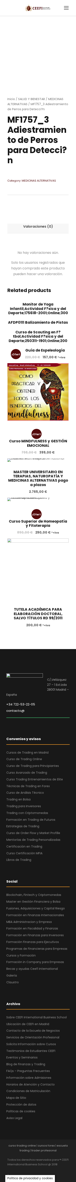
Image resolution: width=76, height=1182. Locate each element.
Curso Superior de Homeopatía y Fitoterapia (38, 523)
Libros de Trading (18, 860)
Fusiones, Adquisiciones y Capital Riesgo (35, 908)
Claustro (12, 982)
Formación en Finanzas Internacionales (35, 915)
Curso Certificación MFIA (24, 853)
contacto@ (15, 710)
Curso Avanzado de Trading (26, 772)
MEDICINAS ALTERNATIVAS (39, 181)
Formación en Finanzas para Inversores (35, 935)
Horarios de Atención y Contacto (30, 1084)
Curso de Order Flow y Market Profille (33, 833)
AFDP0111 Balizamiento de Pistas (38, 322)
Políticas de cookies (20, 1111)
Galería (11, 975)
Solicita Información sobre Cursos (31, 1044)
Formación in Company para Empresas (35, 962)
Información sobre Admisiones (28, 1078)
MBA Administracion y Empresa (29, 922)
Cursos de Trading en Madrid (27, 752)
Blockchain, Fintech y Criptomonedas (33, 895)
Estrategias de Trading (22, 826)
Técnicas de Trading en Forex (28, 786)
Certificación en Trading (24, 846)
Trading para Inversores (23, 806)
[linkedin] (23, 1170)
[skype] (31, 1170)
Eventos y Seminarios (22, 1057)
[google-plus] (16, 1170)
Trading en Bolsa (18, 799)
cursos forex (46, 1146)
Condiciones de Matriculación (28, 1091)
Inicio (11, 99)
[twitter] (38, 1170)
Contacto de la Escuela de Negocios (33, 1030)
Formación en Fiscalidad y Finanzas (32, 928)
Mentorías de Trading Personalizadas (33, 840)
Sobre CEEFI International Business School (36, 1017)
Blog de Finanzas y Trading (25, 1064)
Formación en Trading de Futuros (30, 820)
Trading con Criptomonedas (27, 813)
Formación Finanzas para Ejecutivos (32, 942)
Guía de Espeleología (45, 350)
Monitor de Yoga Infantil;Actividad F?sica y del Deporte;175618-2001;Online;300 (38, 308)
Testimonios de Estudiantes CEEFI (30, 1051)
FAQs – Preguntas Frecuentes (28, 1071)
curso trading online (22, 1146)
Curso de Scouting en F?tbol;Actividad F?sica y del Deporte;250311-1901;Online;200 (38, 336)
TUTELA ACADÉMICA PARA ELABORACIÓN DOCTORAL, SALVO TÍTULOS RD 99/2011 (38, 614)
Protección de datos (21, 1104)
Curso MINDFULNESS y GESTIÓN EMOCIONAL (38, 443)
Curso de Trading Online (24, 759)
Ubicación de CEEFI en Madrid (27, 1024)
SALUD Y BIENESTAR (31, 99)
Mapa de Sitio (16, 1098)
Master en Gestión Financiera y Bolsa (33, 901)
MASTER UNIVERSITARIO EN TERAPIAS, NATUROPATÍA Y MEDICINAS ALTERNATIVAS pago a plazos (38, 478)
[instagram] (46, 1170)
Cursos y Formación (21, 955)
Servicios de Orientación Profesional (32, 1037)
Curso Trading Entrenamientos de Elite (34, 779)
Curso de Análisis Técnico (25, 793)
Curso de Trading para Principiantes (32, 766)
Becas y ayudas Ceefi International (32, 969)
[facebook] (9, 1170)
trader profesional (44, 1150)
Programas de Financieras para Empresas (36, 949)
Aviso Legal (14, 1118)
